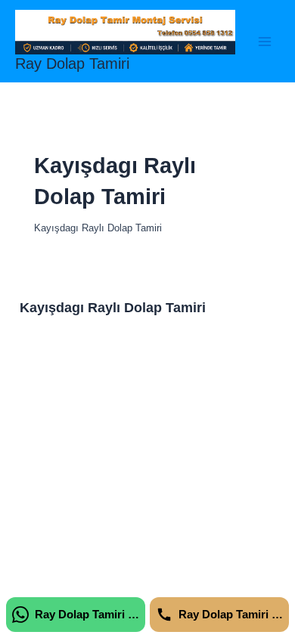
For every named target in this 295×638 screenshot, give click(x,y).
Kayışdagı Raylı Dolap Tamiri (113, 307)
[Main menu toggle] (265, 41)
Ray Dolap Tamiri (72, 63)
